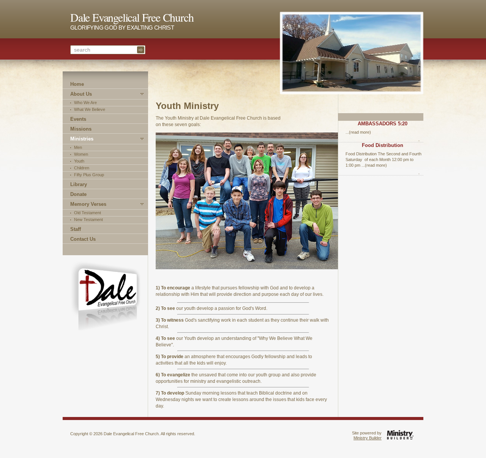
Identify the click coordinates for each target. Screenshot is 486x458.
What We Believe (89, 109)
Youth (79, 161)
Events (78, 119)
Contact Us (83, 239)
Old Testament (87, 212)
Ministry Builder (367, 438)
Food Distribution (382, 145)
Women (81, 154)
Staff (75, 229)
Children (81, 168)
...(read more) (358, 132)
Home (77, 84)
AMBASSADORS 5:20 (382, 123)
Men (78, 147)
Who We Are (85, 102)
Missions (81, 129)
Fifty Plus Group (89, 174)
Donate (78, 194)
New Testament (88, 219)
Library (78, 184)
